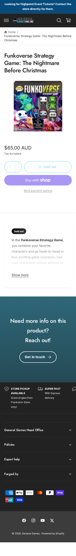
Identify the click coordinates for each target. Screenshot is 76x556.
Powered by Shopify (52, 533)
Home (12, 32)
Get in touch (35, 357)
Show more (20, 275)
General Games (31, 533)
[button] (6, 20)
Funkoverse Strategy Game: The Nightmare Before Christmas (38, 38)
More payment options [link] (38, 190)
